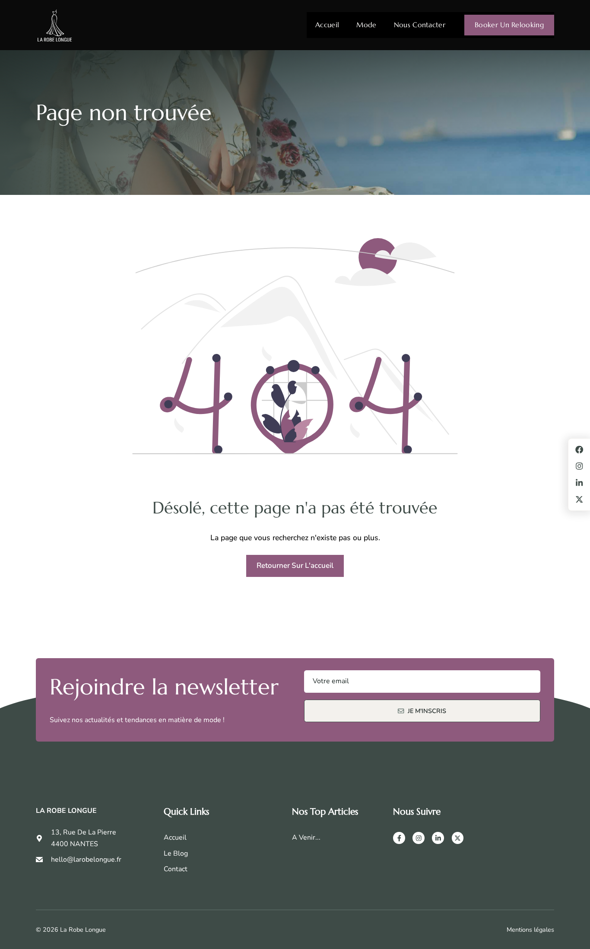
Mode (366, 25)
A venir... (306, 837)
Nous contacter (419, 25)
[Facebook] (399, 838)
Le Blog (176, 853)
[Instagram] (418, 838)
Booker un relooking (509, 25)
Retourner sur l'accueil (295, 565)
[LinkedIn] (438, 838)
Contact (175, 869)
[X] (458, 838)
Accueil (327, 25)
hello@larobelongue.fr (86, 859)
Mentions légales (530, 929)
